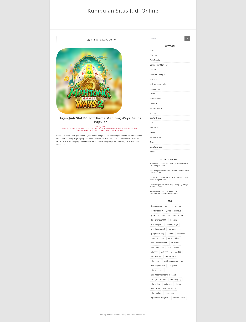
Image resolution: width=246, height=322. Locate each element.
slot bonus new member (174, 261)
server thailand (157, 238)
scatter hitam (155, 118)
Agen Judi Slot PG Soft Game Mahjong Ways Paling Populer (101, 120)
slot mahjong (175, 279)
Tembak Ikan (99, 130)
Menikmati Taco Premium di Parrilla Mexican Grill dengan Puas (169, 164)
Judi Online (178, 215)
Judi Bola (99, 129)
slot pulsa (168, 284)
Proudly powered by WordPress (112, 314)
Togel (107, 130)
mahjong (173, 220)
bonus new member (160, 206)
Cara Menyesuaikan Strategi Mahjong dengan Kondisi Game (169, 185)
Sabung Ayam (82, 130)
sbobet (153, 113)
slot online (155, 284)
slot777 (154, 252)
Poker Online (133, 129)
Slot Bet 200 (156, 256)
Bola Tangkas (81, 129)
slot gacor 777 (157, 270)
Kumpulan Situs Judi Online (123, 10)
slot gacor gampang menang (163, 275)
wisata (152, 152)
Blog (64, 129)
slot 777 (164, 252)
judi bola (166, 215)
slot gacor (173, 265)
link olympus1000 (158, 220)
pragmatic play (157, 233)
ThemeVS (141, 314)
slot (169, 247)
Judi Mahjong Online (112, 129)
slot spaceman (169, 288)
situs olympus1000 (159, 242)
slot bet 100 (155, 128)
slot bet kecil (170, 256)
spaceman (170, 293)
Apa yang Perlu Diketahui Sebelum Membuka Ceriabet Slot (169, 171)
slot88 (152, 132)
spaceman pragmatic (160, 297)
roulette (153, 103)
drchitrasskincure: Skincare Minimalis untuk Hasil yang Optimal (169, 178)
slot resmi (155, 288)
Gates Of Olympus (158, 74)
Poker (124, 129)
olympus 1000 (175, 229)
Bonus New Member (158, 65)
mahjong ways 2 (158, 229)
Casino (91, 129)
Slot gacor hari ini (158, 279)
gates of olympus (173, 211)
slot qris (179, 284)
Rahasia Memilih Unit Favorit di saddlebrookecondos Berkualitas (164, 192)
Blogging (71, 129)
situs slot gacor (157, 247)
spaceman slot (179, 297)
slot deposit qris (158, 265)
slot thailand (156, 293)
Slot (91, 130)
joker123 (155, 215)
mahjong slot (156, 224)
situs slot (174, 242)
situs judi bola (174, 238)
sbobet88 (181, 233)
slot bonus (155, 261)
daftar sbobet (157, 211)
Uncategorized (117, 130)
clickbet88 (176, 206)
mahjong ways (156, 89)
